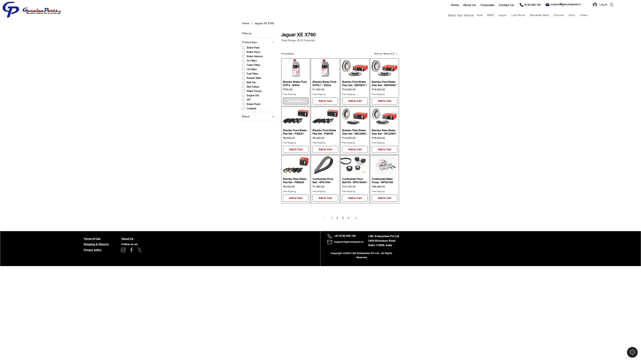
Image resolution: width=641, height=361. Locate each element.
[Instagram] (123, 250)
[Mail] (547, 5)
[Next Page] (356, 218)
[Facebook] (131, 250)
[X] (139, 250)
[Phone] (521, 5)
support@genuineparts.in (349, 241)
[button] (611, 5)
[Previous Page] (325, 218)
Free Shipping (289, 94)
